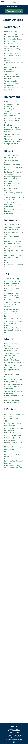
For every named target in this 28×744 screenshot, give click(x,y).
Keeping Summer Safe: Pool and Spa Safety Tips (13, 242)
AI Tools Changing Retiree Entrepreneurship (13, 35)
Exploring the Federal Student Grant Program (13, 359)
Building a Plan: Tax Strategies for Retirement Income (13, 330)
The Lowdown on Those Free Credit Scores (13, 366)
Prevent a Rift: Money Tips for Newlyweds (14, 415)
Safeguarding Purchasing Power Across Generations (13, 211)
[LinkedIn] (14, 742)
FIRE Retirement (10, 44)
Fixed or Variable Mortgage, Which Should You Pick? (13, 442)
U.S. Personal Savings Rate (14, 362)
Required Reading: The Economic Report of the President (13, 129)
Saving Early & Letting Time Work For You (12, 50)
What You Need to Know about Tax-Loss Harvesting (13, 323)
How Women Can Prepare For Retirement (13, 40)
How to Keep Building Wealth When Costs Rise (13, 467)
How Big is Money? (11, 382)
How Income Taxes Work (13, 281)
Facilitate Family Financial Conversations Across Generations (13, 386)
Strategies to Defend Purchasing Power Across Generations (13, 204)
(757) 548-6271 (16, 729)
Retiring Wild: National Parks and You (12, 424)
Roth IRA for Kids (10, 32)
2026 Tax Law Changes (12, 279)
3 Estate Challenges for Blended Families (12, 156)
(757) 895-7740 (16, 731)
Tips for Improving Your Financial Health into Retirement (13, 76)
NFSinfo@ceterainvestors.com (14, 739)
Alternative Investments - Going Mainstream (13, 143)
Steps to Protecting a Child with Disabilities (14, 198)
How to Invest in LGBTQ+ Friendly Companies (13, 119)
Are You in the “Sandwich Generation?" (13, 392)
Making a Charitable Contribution (11, 371)
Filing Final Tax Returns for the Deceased (12, 310)
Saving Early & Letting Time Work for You (12, 354)
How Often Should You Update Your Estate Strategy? (12, 183)
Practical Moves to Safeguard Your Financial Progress (13, 461)
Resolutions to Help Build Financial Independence (13, 401)
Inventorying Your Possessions (11, 261)
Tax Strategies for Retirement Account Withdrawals (11, 83)
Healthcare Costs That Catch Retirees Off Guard (13, 54)
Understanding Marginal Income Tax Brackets (13, 294)
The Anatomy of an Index (13, 139)
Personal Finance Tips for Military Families (13, 429)
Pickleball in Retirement (13, 433)
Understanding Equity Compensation (12, 105)
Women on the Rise (11, 46)
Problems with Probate (12, 165)
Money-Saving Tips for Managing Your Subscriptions (12, 69)
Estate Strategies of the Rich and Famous (13, 178)
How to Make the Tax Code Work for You (12, 285)
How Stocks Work (10, 102)
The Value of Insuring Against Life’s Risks (12, 228)
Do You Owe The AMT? (12, 318)
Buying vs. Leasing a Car (13, 379)
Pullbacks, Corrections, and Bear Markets (12, 114)
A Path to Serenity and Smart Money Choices (12, 436)
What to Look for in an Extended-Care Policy (12, 256)
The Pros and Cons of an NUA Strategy (13, 124)
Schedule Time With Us (15, 11)
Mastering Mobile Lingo (13, 447)
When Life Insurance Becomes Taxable (11, 238)
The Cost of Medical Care (13, 225)
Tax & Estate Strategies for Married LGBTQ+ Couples (12, 304)
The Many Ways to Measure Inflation (11, 349)
